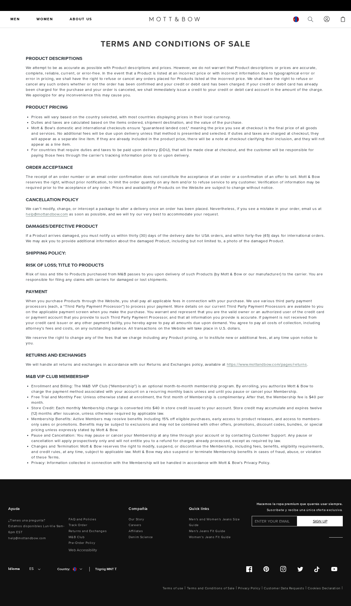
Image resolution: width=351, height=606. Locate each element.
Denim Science (141, 537)
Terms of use (173, 588)
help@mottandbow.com (47, 214)
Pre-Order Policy (82, 543)
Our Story (136, 519)
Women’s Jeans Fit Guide (210, 537)
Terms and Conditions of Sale (211, 588)
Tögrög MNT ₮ (106, 569)
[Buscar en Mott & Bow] (310, 19)
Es (31, 569)
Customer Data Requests (284, 588)
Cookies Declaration (324, 588)
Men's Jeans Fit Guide (207, 531)
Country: (63, 569)
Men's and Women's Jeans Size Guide (214, 522)
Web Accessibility (83, 550)
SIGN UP (320, 521)
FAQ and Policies (83, 519)
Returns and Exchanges (88, 531)
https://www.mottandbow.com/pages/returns (267, 364)
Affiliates (136, 531)
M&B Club (77, 537)
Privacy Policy (249, 588)
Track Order (78, 525)
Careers (135, 525)
